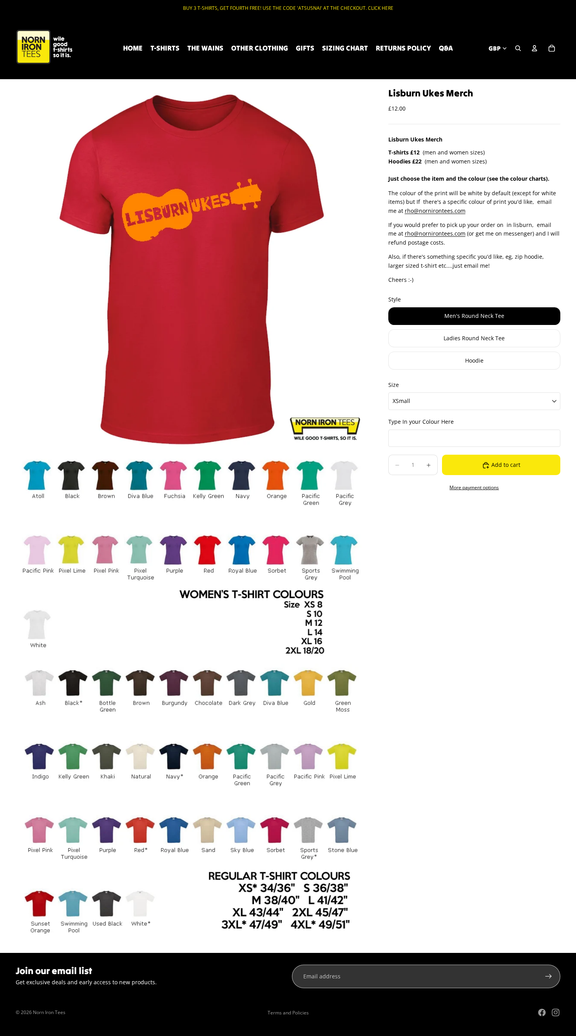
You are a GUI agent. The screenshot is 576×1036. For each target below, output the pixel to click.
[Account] (534, 48)
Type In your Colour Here (421, 422)
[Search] (518, 48)
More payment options (474, 487)
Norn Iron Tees (49, 1012)
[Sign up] (548, 976)
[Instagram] (555, 1012)
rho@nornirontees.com (435, 210)
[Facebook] (542, 1012)
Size (393, 384)
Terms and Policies (288, 1012)
